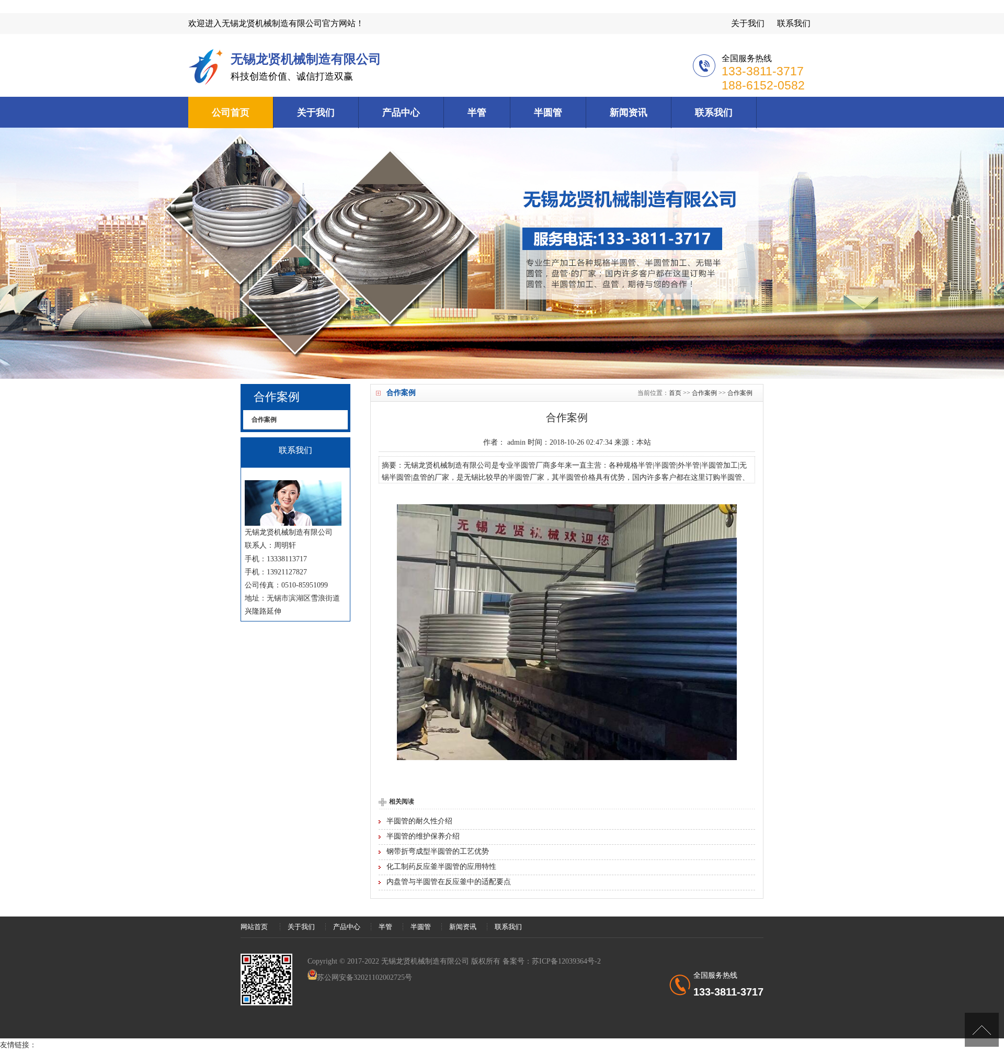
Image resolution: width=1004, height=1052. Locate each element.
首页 (675, 393)
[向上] (982, 1030)
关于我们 (748, 23)
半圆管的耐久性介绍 (419, 821)
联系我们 (794, 23)
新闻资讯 (628, 112)
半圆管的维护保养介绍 (423, 836)
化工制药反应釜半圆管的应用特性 (441, 866)
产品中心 (401, 112)
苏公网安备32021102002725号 (364, 977)
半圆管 (548, 112)
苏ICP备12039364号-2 (566, 961)
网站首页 (254, 927)
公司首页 (230, 112)
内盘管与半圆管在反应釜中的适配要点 (448, 882)
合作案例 (704, 393)
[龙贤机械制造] (206, 83)
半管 (476, 112)
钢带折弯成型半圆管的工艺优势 (437, 851)
